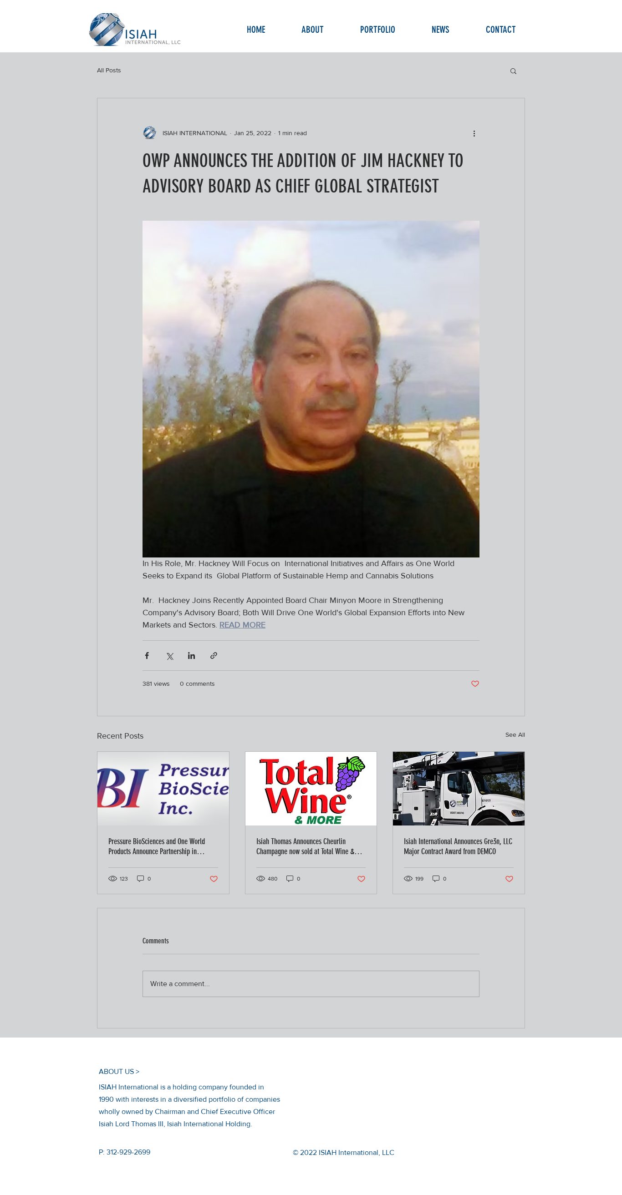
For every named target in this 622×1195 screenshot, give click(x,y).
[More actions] (474, 132)
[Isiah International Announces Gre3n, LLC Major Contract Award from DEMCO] (459, 788)
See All (515, 734)
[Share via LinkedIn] (191, 655)
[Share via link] (213, 655)
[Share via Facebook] (147, 655)
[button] (513, 70)
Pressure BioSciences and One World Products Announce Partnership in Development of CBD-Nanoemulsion (156, 846)
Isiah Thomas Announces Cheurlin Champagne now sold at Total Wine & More (305, 846)
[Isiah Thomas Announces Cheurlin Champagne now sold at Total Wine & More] (311, 788)
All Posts (109, 70)
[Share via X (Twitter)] (169, 655)
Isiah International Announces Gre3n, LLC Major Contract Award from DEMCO (458, 846)
